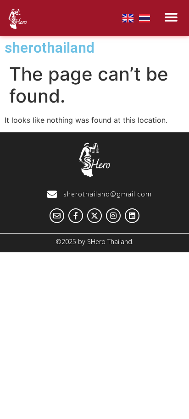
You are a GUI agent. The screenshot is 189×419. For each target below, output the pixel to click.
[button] (171, 17)
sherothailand (49, 47)
